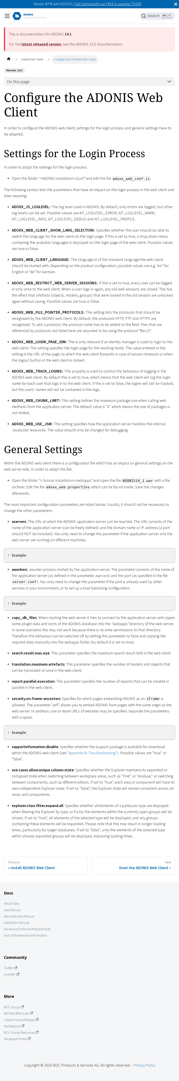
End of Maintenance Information (25, 935)
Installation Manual (16, 923)
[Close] (175, 4)
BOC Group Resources (19, 1032)
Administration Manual (19, 916)
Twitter (8, 968)
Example (19, 555)
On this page (18, 81)
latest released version (41, 44)
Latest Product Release (19, 1020)
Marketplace (12, 1026)
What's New (11, 904)
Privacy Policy (144, 1065)
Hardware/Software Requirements (27, 929)
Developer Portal (15, 1039)
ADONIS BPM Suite (16, 1013)
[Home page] (8, 59)
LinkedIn (9, 974)
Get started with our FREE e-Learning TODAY (108, 4)
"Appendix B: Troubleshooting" (92, 752)
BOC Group (12, 1007)
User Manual (12, 910)
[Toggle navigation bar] (7, 16)
